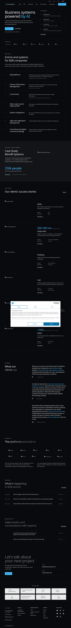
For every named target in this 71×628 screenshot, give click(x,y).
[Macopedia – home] (10, 4)
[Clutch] (60, 613)
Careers (44, 611)
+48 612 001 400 (8, 614)
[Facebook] (57, 610)
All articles (63, 487)
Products (19, 615)
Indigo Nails (41, 231)
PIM (24, 4)
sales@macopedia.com (49, 567)
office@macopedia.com (9, 616)
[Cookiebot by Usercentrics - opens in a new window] (54, 303)
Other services (43, 4)
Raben (39, 333)
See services (43, 34)
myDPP (31, 609)
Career (58, 1)
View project (7, 174)
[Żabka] (33, 398)
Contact (44, 615)
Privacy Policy (45, 617)
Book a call (61, 4)
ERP (37, 4)
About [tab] (52, 306)
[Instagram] (63, 610)
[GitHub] (60, 616)
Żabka (39, 204)
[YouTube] (57, 616)
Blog (54, 1)
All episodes (63, 526)
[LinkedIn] (57, 613)
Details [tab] (35, 306)
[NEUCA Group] (34, 377)
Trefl (38, 280)
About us (50, 1)
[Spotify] (63, 613)
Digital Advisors (33, 615)
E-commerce (30, 4)
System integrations (21, 613)
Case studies (51, 4)
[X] (60, 610)
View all (64, 192)
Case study (39, 216)
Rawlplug (40, 255)
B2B (20, 4)
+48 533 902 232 (47, 573)
